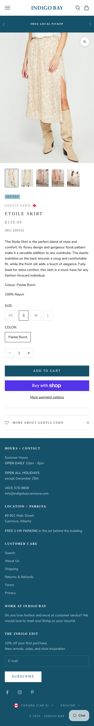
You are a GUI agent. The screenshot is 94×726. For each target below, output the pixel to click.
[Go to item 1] (11, 178)
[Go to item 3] (42, 178)
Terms (9, 585)
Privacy (10, 593)
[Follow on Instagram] (19, 692)
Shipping (11, 569)
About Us (12, 561)
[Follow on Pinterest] (32, 692)
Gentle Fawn (18, 205)
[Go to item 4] (58, 178)
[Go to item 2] (27, 178)
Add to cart (47, 371)
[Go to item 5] (73, 178)
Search (10, 553)
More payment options (47, 397)
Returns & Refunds (19, 577)
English (67, 705)
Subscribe (23, 676)
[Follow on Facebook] (7, 692)
